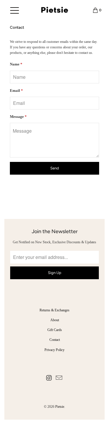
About (54, 320)
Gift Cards (54, 330)
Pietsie (59, 407)
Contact (54, 340)
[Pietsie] (54, 10)
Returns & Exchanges (54, 310)
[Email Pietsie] (59, 378)
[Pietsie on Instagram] (49, 378)
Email (16, 90)
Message (18, 116)
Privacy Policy (54, 350)
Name (16, 64)
